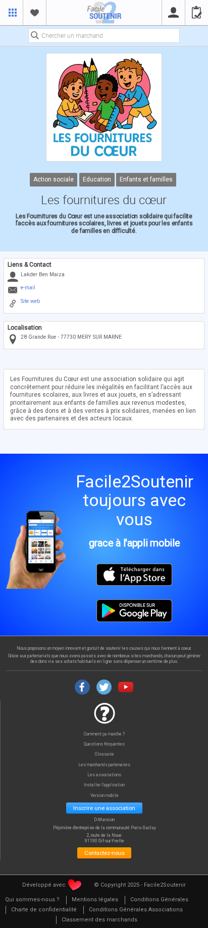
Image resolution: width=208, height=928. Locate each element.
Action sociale (53, 179)
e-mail (28, 287)
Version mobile (104, 795)
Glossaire (104, 754)
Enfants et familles (146, 179)
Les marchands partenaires (104, 765)
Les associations (104, 775)
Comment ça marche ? (104, 734)
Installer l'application (104, 785)
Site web (30, 301)
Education (97, 179)
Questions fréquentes (104, 744)
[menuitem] (32, 900)
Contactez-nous (104, 852)
